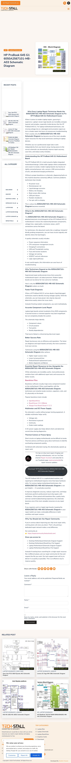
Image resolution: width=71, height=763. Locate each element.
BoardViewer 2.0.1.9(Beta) (38, 403)
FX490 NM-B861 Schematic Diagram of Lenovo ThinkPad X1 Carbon (14, 140)
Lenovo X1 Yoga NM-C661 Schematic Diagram (14, 130)
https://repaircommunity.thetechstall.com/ (41, 533)
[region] (24, 749)
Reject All (24, 755)
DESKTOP (12, 194)
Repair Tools (12, 221)
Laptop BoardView (12, 212)
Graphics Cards (12, 198)
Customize (12, 755)
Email (26, 607)
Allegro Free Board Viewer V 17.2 (40, 406)
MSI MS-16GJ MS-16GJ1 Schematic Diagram (13, 122)
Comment (28, 584)
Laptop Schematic (15, 50)
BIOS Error (12, 190)
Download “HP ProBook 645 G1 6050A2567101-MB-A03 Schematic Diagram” (46, 471)
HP (6, 50)
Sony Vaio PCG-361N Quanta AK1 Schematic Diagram (13, 114)
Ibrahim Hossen (63, 761)
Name (26, 600)
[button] (64, 3)
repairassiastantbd (55, 460)
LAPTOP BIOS (12, 207)
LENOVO (53, 671)
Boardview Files (31, 380)
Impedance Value (12, 203)
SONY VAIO (19, 671)
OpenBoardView (34, 401)
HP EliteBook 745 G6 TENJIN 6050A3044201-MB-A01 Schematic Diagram (13, 151)
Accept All (36, 755)
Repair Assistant (46, 458)
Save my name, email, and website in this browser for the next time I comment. (45, 617)
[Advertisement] (35, 26)
